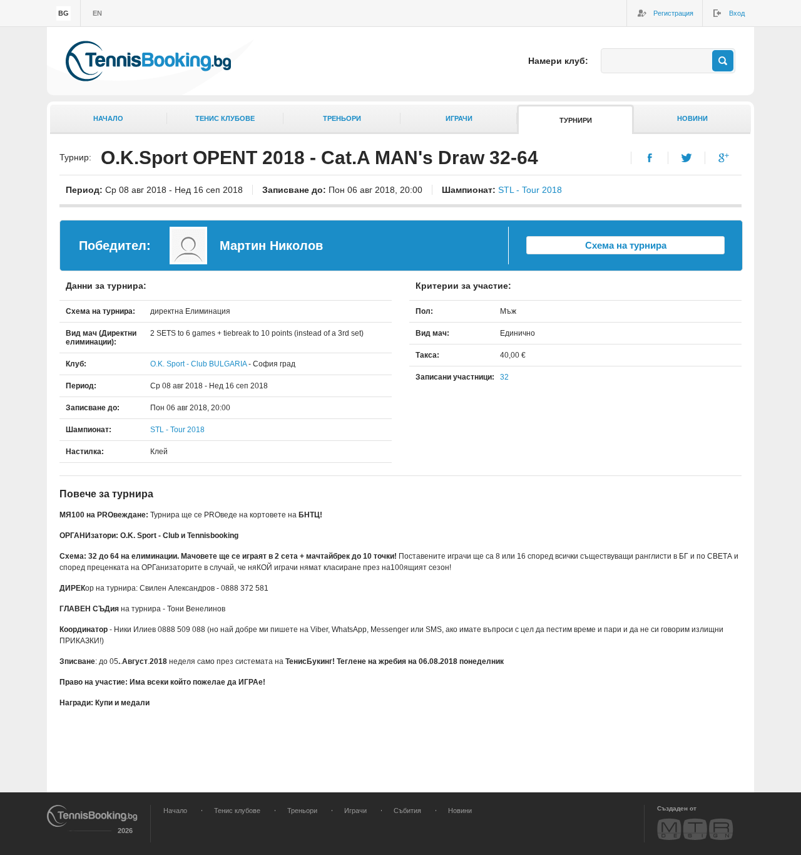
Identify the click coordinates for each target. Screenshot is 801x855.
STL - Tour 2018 (530, 190)
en (97, 13)
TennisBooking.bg (148, 61)
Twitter (686, 158)
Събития (407, 810)
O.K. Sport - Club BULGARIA (198, 364)
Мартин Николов (271, 245)
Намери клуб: (558, 61)
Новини (692, 118)
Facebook (649, 158)
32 (504, 377)
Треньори (342, 118)
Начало (108, 118)
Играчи (459, 118)
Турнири (575, 120)
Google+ (723, 158)
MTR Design (695, 829)
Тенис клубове (225, 118)
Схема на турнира (625, 245)
